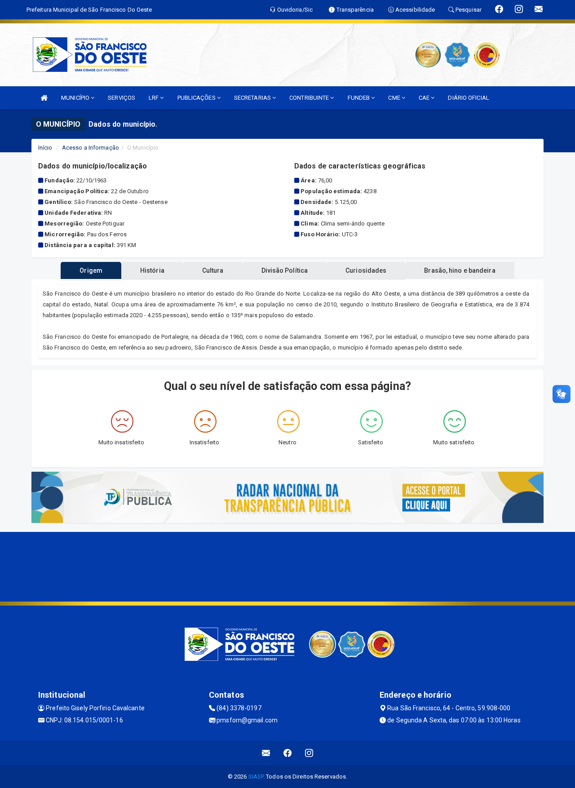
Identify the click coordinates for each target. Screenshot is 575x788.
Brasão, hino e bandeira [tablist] (459, 270)
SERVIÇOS (121, 97)
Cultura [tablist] (213, 270)
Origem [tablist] (91, 270)
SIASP (256, 776)
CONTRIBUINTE (309, 97)
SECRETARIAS (253, 97)
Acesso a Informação (90, 147)
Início (45, 147)
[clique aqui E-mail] (266, 753)
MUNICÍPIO (76, 97)
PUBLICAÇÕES (197, 97)
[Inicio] (44, 97)
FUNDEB (360, 97)
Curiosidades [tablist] (365, 270)
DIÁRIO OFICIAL (468, 97)
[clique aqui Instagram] (309, 753)
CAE (425, 97)
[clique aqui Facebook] (288, 753)
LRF (154, 97)
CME (394, 97)
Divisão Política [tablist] (284, 270)
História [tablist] (152, 270)
